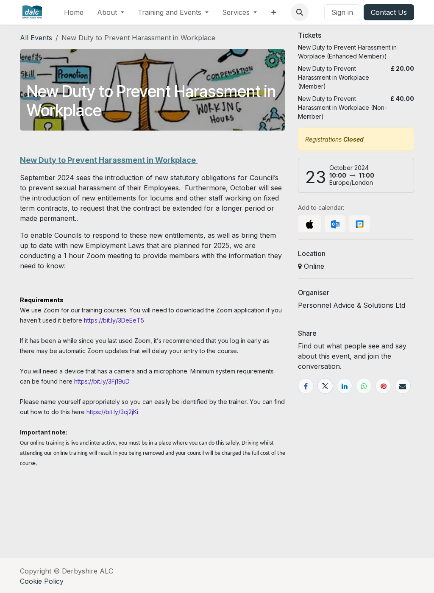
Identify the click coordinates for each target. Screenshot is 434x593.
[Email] (403, 386)
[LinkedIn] (345, 386)
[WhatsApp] (364, 386)
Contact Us (389, 12)
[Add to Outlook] (335, 223)
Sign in (342, 12)
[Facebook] (306, 386)
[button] (300, 12)
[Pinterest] (383, 386)
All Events (36, 37)
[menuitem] (73, 12)
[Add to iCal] (309, 223)
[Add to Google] (359, 223)
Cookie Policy (42, 581)
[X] (325, 386)
